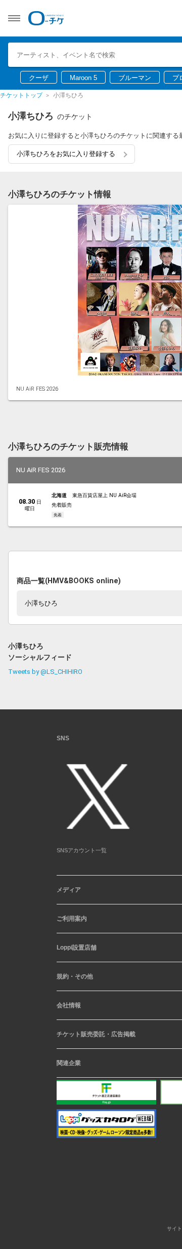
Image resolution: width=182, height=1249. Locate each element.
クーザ (39, 78)
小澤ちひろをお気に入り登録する (66, 154)
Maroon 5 (83, 78)
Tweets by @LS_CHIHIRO (45, 573)
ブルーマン (134, 78)
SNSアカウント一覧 (82, 751)
